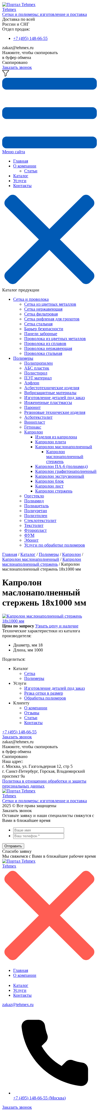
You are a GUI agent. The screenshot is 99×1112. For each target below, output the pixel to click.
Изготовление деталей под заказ (54, 397)
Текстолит (33, 525)
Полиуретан (35, 510)
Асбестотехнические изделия (51, 387)
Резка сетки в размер (43, 693)
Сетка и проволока (31, 299)
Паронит (32, 407)
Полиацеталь (36, 505)
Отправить (13, 846)
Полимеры (23, 358)
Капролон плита (50, 442)
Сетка (29, 673)
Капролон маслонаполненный (63, 446)
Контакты (22, 185)
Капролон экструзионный (59, 476)
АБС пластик (36, 368)
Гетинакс (32, 427)
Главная (20, 161)
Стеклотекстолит (40, 520)
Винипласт (34, 422)
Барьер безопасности (43, 328)
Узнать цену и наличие (56, 626)
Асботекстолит (38, 417)
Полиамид (34, 501)
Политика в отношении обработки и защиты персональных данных (44, 783)
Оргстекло (34, 496)
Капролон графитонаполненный (66, 471)
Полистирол (35, 373)
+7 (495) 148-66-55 (30, 38)
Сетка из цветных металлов (50, 304)
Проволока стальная (43, 353)
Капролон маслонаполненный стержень (64, 456)
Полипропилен (38, 363)
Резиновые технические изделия (54, 412)
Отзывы (31, 712)
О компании (24, 166)
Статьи (30, 171)
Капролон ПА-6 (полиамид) (61, 466)
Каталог (20, 175)
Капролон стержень (53, 491)
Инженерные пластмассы (48, 402)
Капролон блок (49, 481)
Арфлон (31, 383)
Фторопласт (35, 530)
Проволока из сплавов (45, 343)
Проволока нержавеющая (48, 348)
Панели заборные (40, 333)
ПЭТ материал (38, 378)
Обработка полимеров (45, 698)
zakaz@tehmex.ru (18, 1004)
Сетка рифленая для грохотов (51, 319)
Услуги (19, 180)
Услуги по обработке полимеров (54, 545)
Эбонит (31, 540)
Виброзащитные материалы (50, 392)
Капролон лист (49, 486)
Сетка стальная (38, 323)
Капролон (33, 432)
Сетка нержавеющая (43, 309)
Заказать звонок (17, 67)
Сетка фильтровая (41, 314)
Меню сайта (13, 151)
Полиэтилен (35, 515)
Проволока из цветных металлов (55, 338)
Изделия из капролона (56, 437)
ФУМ (29, 535)
